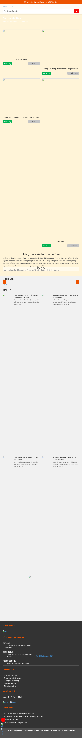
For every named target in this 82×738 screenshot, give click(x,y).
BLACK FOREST (21, 59)
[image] (41, 284)
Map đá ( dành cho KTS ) (44, 656)
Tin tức (7, 290)
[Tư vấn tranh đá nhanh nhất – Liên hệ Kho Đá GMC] (47, 374)
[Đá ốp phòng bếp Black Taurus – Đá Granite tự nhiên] (21, 97)
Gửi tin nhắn (35, 64)
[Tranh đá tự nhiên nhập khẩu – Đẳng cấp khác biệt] (8, 536)
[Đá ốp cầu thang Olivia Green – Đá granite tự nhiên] (60, 48)
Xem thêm (41, 268)
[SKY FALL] (60, 159)
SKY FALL (60, 241)
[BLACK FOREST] (21, 44)
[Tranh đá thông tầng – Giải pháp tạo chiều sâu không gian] (8, 374)
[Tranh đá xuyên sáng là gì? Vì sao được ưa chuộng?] (47, 536)
